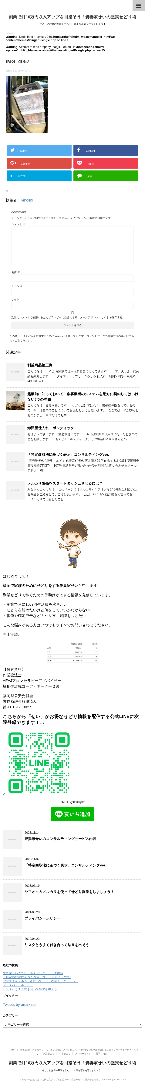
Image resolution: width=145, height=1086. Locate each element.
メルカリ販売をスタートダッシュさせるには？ (65, 483)
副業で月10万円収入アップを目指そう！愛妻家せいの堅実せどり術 (72, 16)
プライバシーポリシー (42, 918)
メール (17, 285)
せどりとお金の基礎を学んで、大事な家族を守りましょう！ (72, 1070)
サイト (15, 299)
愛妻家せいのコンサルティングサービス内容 (60, 839)
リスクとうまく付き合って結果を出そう (57, 945)
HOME (12, 1050)
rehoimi (27, 200)
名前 (15, 272)
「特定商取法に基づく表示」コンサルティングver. (68, 454)
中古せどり (64, 1053)
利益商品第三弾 (39, 365)
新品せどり (48, 1053)
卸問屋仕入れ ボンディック (50, 428)
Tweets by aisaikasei (20, 1004)
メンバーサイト (83, 1053)
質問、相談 (101, 1053)
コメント (18, 224)
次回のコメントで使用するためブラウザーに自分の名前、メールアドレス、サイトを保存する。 (68, 317)
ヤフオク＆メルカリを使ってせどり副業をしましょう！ (69, 892)
